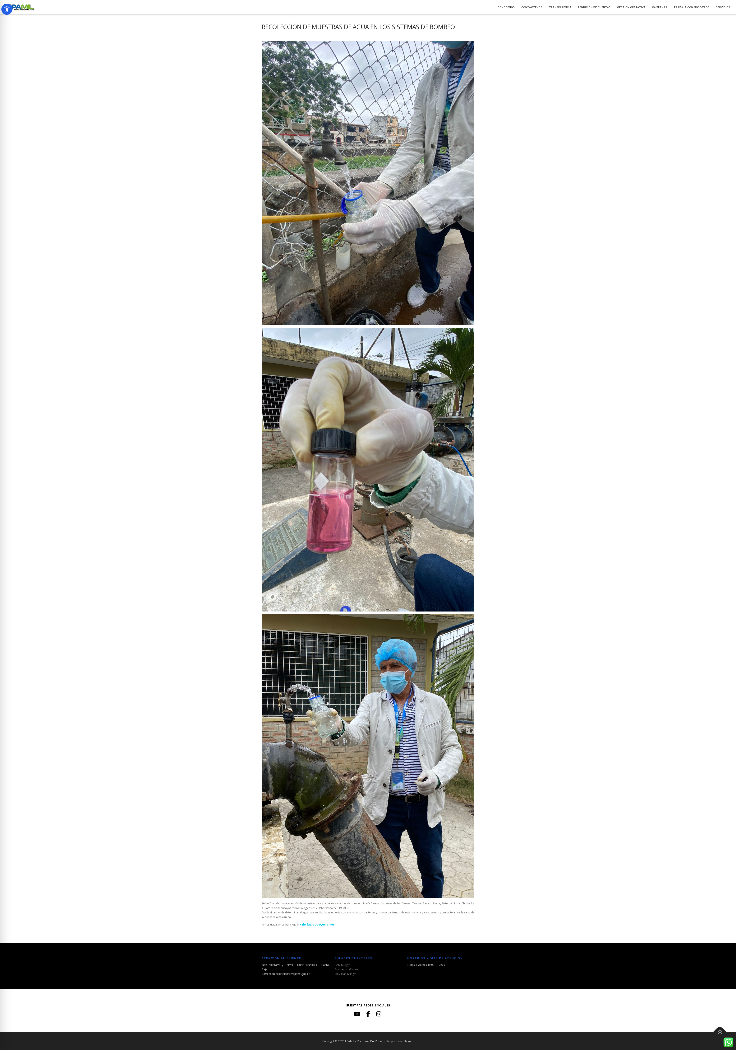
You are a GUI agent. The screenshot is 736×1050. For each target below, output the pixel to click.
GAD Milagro (342, 965)
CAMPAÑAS (659, 7)
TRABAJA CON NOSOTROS (692, 7)
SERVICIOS (723, 7)
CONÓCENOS (506, 7)
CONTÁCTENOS (531, 7)
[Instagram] (379, 1014)
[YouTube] (357, 1014)
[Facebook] (368, 1014)
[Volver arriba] (720, 1032)
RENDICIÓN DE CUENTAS (594, 7)
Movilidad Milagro (345, 974)
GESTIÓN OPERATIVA (631, 7)
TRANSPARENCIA (560, 7)
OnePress (376, 1041)
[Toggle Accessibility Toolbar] (7, 9)
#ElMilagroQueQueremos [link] (317, 924)
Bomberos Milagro (346, 969)
